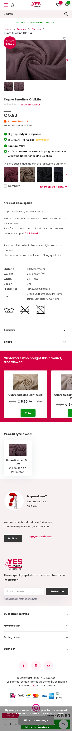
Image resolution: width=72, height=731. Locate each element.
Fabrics (21, 29)
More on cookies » (37, 727)
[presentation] (5, 60)
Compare (14, 186)
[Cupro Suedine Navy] (61, 174)
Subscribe (57, 591)
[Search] (66, 14)
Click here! (31, 233)
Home (7, 29)
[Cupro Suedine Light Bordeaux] (11, 174)
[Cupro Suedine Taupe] (27, 174)
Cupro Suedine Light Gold (25, 395)
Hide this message (36, 720)
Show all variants (52, 187)
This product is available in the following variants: (35, 164)
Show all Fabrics (31, 104)
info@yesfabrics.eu (38, 536)
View (28, 413)
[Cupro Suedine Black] (44, 174)
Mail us (12, 538)
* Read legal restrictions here (20, 598)
